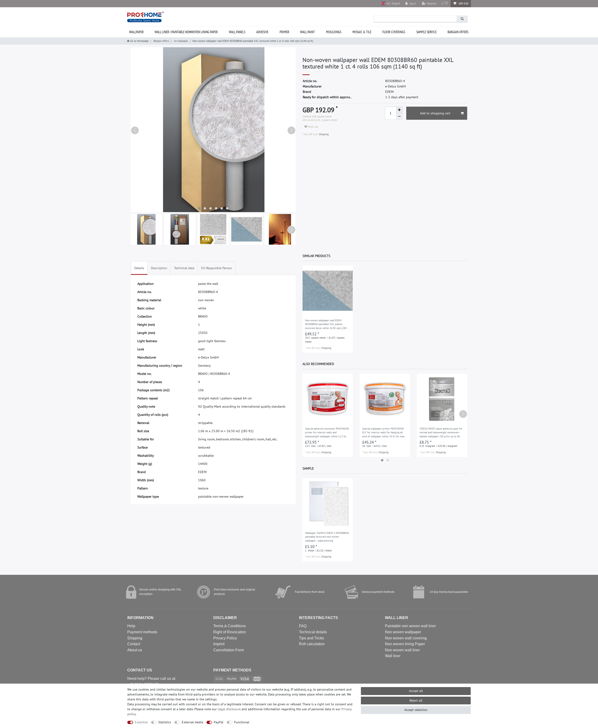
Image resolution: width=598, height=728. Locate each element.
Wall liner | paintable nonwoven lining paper (186, 32)
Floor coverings (393, 32)
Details (139, 268)
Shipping (323, 134)
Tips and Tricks (311, 638)
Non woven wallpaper (403, 632)
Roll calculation (312, 644)
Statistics (164, 722)
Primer (284, 32)
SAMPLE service (426, 32)
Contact (133, 644)
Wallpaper (136, 32)
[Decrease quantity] (399, 116)
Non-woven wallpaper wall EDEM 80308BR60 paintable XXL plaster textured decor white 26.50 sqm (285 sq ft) (327, 324)
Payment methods (142, 632)
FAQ (302, 626)
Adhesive (262, 32)
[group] (328, 291)
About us (134, 650)
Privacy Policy (225, 638)
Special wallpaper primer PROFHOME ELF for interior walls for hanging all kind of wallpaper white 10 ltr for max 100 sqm (383, 433)
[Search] (462, 19)
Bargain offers (458, 32)
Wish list (312, 126)
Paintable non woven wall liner (410, 626)
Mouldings (333, 32)
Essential (141, 722)
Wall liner (392, 656)
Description (159, 268)
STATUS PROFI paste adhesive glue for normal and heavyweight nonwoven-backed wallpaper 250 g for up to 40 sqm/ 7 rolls (441, 433)
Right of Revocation (229, 632)
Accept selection (415, 710)
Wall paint (307, 32)
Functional (241, 722)
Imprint (218, 644)
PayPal (218, 722)
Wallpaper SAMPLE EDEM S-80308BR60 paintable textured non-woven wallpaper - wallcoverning (327, 536)
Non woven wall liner (402, 650)
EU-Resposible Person (216, 268)
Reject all (415, 700)
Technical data (184, 268)
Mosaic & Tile (361, 32)
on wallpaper (180, 41)
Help (131, 626)
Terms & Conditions (229, 626)
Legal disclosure (229, 709)
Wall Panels (237, 32)
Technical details (313, 632)
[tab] (139, 268)
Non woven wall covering (406, 638)
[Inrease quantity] (399, 110)
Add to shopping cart (435, 113)
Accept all (416, 691)
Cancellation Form (228, 650)
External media (192, 722)
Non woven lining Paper (405, 644)
